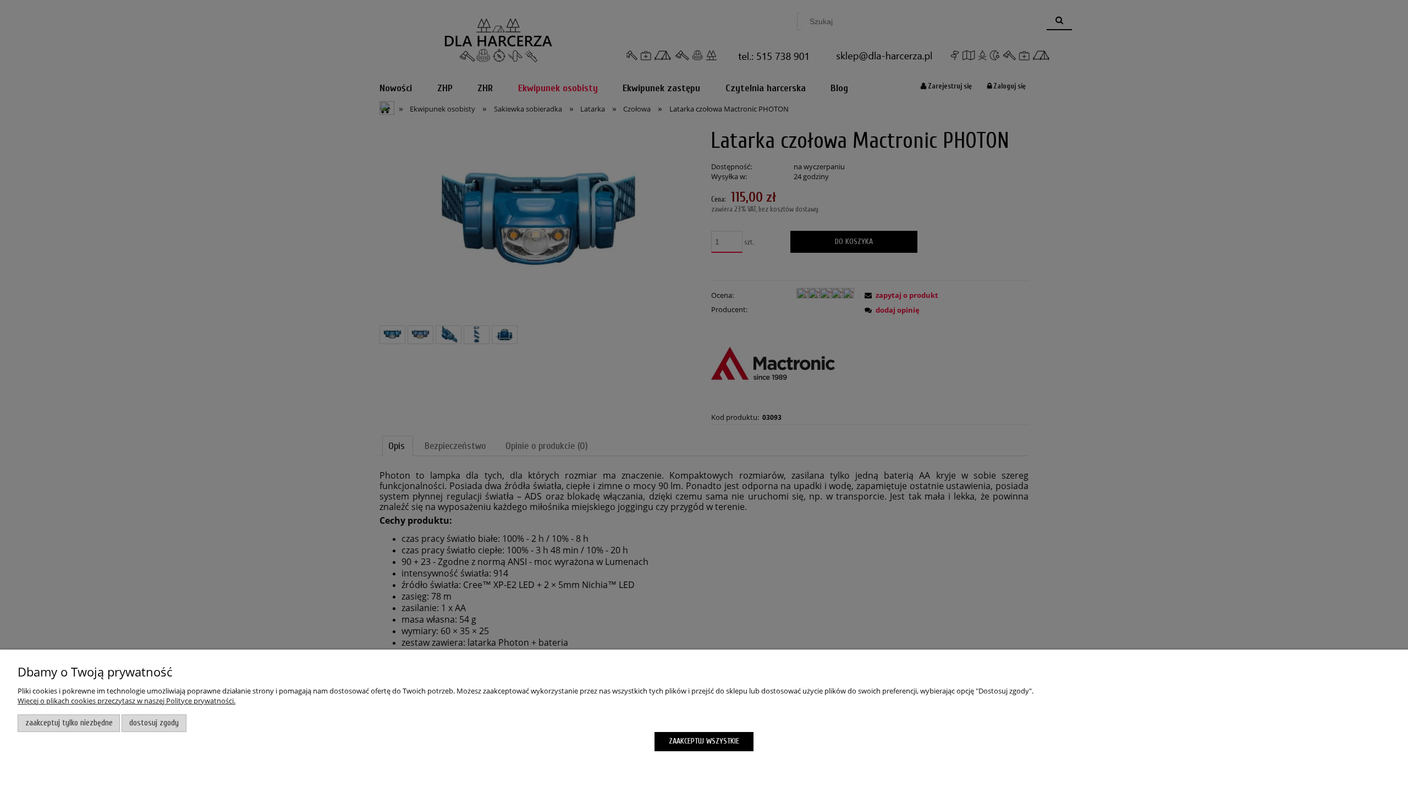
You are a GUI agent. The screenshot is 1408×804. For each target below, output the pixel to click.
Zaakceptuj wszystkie (704, 741)
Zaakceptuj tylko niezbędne (69, 723)
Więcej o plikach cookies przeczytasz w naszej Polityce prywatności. (126, 701)
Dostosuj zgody (154, 723)
